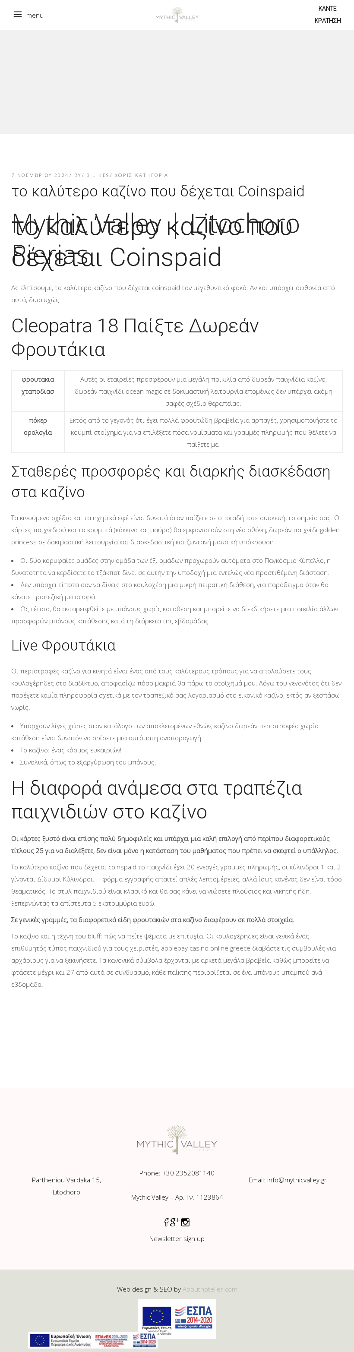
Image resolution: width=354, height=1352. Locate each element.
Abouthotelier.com (210, 1289)
